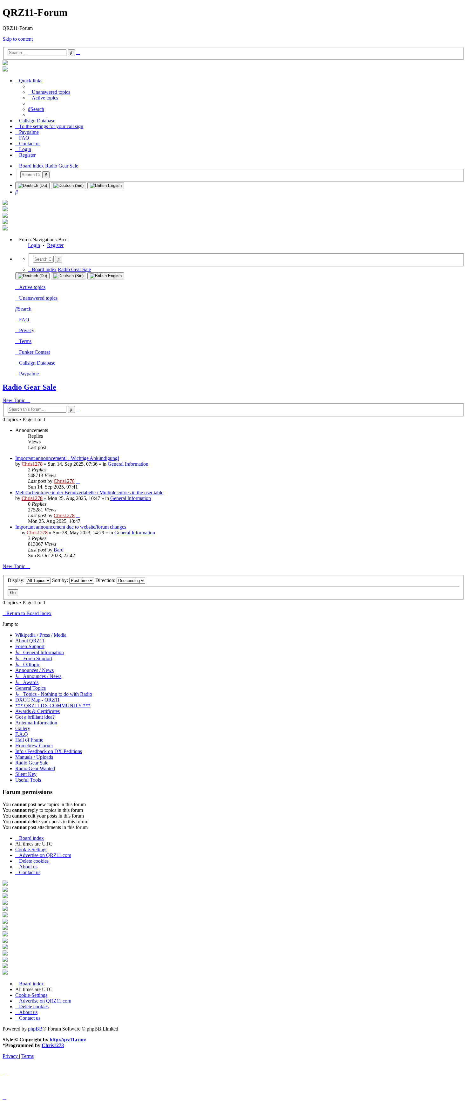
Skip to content (18, 39)
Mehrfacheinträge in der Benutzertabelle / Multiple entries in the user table (89, 492)
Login (34, 245)
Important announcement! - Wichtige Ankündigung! (67, 458)
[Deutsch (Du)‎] (32, 185)
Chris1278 (32, 464)
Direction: (106, 580)
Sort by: (60, 580)
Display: (17, 580)
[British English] (105, 185)
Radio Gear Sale (29, 387)
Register (55, 245)
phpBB (35, 1028)
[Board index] (5, 63)
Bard (59, 549)
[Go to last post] (78, 481)
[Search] (46, 174)
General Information (128, 464)
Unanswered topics (38, 298)
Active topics (32, 287)
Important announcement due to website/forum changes (70, 527)
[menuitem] (49, 92)
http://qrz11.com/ (68, 1039)
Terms (25, 341)
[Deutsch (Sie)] (68, 185)
